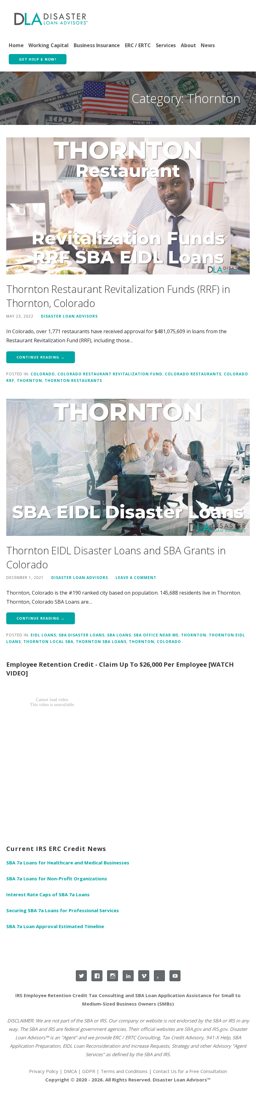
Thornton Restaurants (73, 380)
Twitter (81, 975)
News (207, 45)
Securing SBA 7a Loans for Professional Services (62, 910)
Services (166, 45)
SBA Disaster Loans (82, 634)
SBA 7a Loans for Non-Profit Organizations (56, 878)
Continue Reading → (41, 357)
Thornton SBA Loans (101, 641)
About (188, 45)
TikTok (159, 975)
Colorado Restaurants (193, 373)
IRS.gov (219, 1029)
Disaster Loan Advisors (69, 316)
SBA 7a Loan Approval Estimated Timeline (55, 926)
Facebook (96, 975)
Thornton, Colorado (155, 641)
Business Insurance (97, 45)
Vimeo (143, 975)
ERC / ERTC (137, 45)
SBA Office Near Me (156, 634)
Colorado (43, 373)
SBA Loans (119, 634)
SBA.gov (192, 1029)
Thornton (29, 380)
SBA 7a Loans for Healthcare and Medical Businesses (67, 862)
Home (16, 45)
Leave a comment (136, 577)
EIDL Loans (43, 634)
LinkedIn (128, 975)
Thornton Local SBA (48, 641)
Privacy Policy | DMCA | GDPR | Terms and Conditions (88, 1071)
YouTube (175, 975)
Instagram (112, 975)
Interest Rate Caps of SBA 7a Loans (48, 894)
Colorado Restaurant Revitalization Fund (109, 373)
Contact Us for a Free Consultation (190, 1071)
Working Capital (48, 45)
